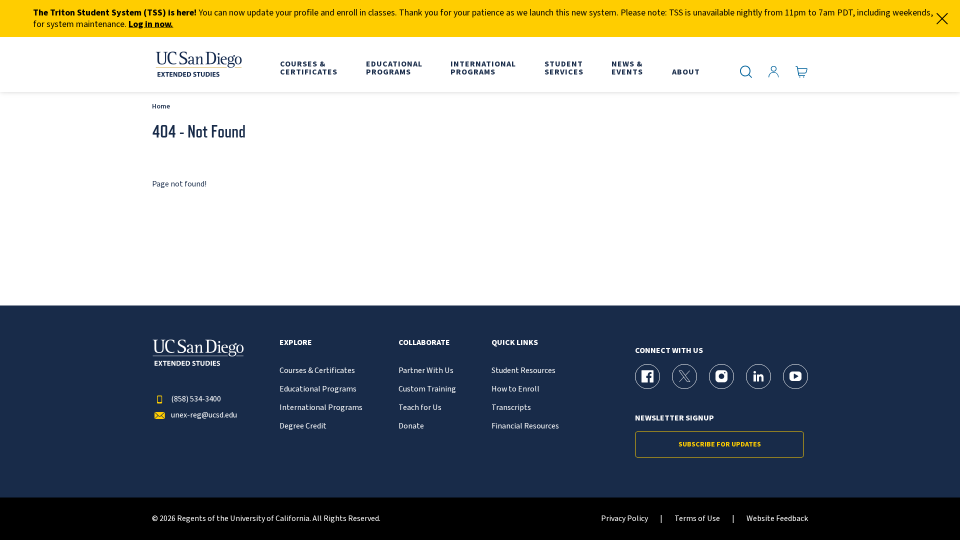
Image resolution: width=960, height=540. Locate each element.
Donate (411, 426)
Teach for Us (420, 407)
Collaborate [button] (424, 343)
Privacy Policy (624, 519)
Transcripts (511, 407)
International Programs (321, 407)
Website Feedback (777, 519)
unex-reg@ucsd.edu (204, 415)
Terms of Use (697, 519)
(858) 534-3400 (196, 399)
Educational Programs (318, 389)
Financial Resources (525, 426)
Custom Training (427, 389)
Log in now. (150, 24)
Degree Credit (303, 426)
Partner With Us (426, 371)
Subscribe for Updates (719, 445)
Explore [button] (296, 343)
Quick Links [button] (515, 343)
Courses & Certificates (317, 371)
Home (161, 106)
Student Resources (524, 371)
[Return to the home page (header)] (198, 64)
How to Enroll (516, 389)
